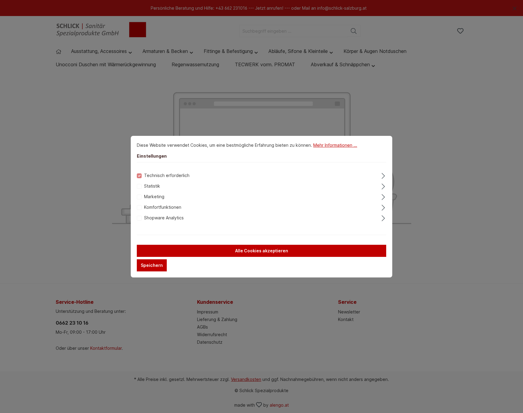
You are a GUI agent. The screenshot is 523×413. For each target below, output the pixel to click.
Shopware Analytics (164, 217)
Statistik (152, 185)
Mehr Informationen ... (335, 145)
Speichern (152, 265)
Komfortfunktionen (162, 207)
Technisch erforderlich (166, 175)
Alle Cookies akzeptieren (261, 250)
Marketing (154, 196)
